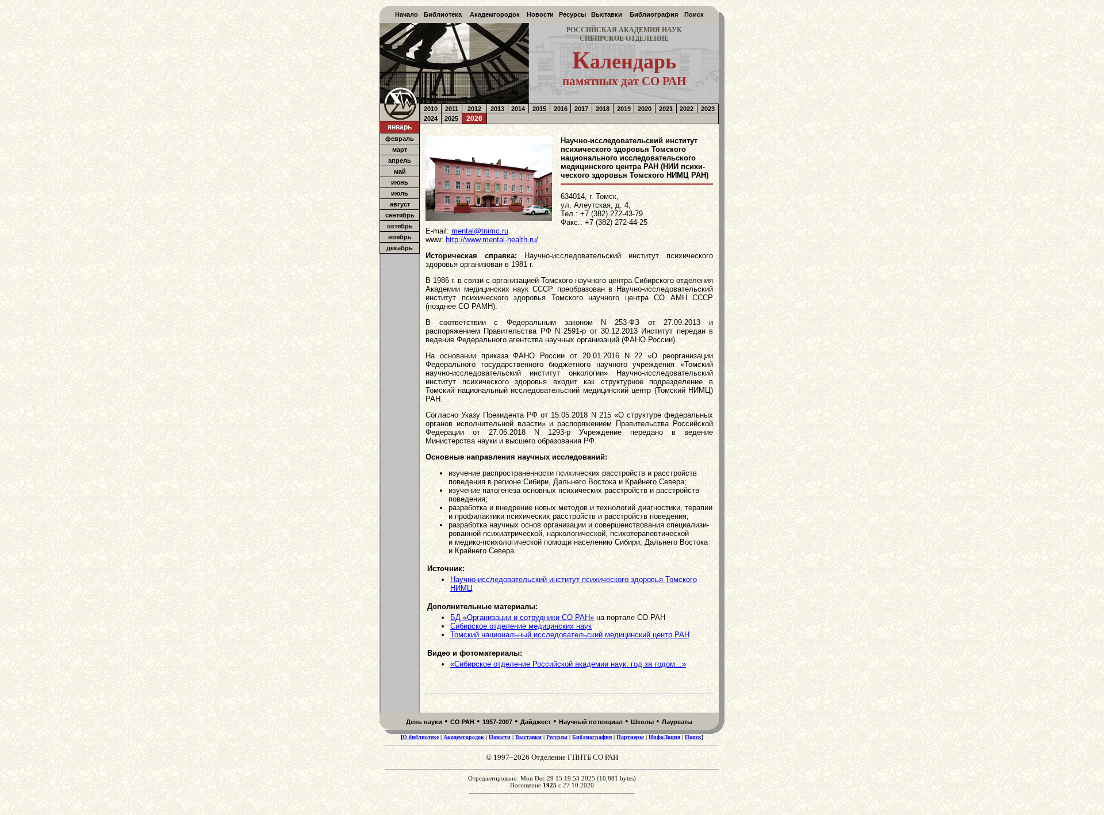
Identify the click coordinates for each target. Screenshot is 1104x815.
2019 (624, 108)
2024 (431, 118)
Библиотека (443, 14)
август (400, 204)
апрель (399, 160)
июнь (399, 182)
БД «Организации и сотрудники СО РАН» (522, 617)
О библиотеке (420, 737)
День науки (424, 721)
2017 (581, 108)
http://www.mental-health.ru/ (492, 239)
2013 (497, 108)
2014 (518, 108)
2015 (539, 108)
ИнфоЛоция (664, 737)
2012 (474, 108)
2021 (666, 108)
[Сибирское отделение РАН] (399, 118)
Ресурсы (572, 14)
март (399, 149)
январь (400, 127)
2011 (451, 108)
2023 (708, 108)
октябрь (400, 226)
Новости (540, 14)
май (400, 171)
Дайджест (535, 721)
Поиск (694, 14)
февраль (399, 138)
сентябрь (400, 215)
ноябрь (400, 237)
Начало (406, 14)
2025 (451, 118)
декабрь (399, 247)
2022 (686, 108)
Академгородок (495, 14)
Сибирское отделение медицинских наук (521, 626)
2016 (561, 108)
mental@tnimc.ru (479, 231)
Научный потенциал (591, 721)
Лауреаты (677, 721)
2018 (603, 108)
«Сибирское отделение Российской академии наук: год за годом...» (568, 664)
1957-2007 (497, 721)
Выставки (606, 14)
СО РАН (462, 721)
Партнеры (630, 737)
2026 (474, 118)
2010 (431, 108)
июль (399, 193)
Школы (642, 721)
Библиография (654, 14)
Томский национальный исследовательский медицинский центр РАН (569, 634)
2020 (644, 108)
